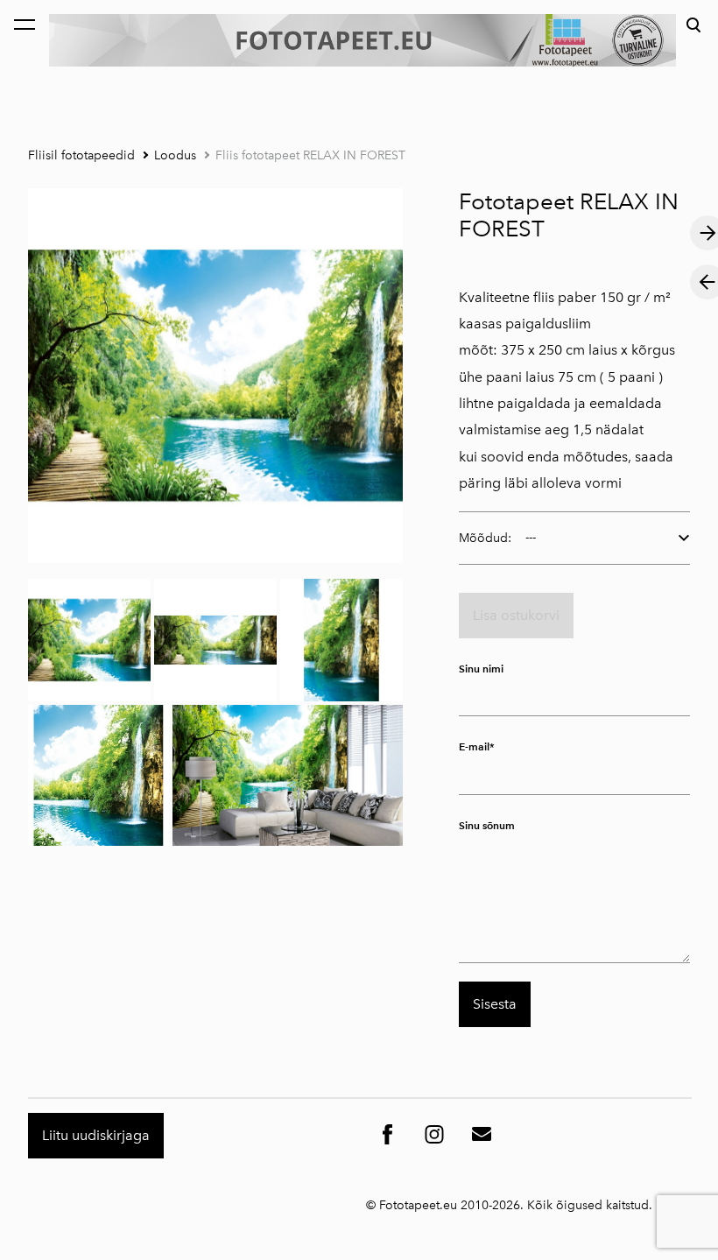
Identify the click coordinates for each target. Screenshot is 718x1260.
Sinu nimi (481, 668)
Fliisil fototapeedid (81, 155)
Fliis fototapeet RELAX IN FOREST (310, 155)
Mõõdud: (485, 538)
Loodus (175, 155)
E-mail (474, 746)
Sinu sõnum (487, 825)
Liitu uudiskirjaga (96, 1135)
